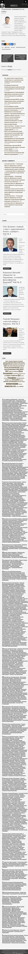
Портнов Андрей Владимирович (11, 763)
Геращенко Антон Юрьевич (9, 491)
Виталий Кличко (8, 364)
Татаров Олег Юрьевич (19, 836)
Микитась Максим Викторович (11, 696)
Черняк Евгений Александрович (10, 902)
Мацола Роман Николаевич (15, 687)
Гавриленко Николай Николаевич (11, 482)
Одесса (16, 371)
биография (15, 380)
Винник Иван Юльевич (20, 473)
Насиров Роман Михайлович (10, 710)
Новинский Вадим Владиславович (12, 720)
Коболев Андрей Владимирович (11, 602)
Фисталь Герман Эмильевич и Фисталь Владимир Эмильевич (14, 874)
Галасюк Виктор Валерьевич (14, 485)
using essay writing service (11, 201)
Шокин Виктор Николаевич (10, 922)
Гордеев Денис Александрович (10, 506)
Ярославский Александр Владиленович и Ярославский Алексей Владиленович (13, 939)
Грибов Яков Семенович (8, 508)
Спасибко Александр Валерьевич (11, 820)
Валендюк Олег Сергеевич (9, 467)
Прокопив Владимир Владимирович (12, 772)
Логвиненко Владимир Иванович (12, 664)
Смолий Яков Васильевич (18, 815)
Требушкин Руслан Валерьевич (16, 849)
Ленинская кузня (20, 47)
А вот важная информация (10, 399)
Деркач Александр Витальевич (19, 527)
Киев (6, 369)
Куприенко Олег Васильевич (19, 642)
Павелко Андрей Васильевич (10, 736)
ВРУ (12, 362)
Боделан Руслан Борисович (19, 449)
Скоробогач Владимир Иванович (11, 811)
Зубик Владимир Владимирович (10, 567)
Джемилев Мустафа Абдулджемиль (12, 528)
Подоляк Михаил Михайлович (13, 760)
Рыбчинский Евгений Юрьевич (18, 789)
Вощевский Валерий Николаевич (11, 479)
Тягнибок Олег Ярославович (19, 859)
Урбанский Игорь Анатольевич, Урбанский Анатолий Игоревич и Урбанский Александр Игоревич (14, 865)
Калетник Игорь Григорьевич (10, 582)
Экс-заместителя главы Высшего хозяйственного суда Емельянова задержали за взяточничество (13, 79)
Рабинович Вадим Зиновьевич (11, 778)
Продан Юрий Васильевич (16, 770)
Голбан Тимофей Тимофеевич (18, 500)
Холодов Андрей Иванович (15, 886)
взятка (21, 379)
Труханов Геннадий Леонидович (11, 855)
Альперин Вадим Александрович (11, 406)
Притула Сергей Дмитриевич (10, 768)
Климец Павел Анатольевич (15, 598)
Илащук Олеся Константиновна (11, 575)
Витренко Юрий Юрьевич (9, 474)
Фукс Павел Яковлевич (18, 877)
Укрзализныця (20, 378)
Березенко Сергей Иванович (9, 442)
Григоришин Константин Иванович (12, 509)
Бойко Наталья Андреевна (9, 451)
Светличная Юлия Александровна (11, 799)
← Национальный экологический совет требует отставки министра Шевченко (7, 58)
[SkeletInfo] (14, 5)
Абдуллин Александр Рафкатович (13, 400)
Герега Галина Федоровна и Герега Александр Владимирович (13, 493)
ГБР (24, 364)
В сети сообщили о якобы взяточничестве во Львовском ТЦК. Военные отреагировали (14, 108)
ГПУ (5, 366)
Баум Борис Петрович (21, 429)
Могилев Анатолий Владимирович (13, 697)
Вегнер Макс (5, 469)
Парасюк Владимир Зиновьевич (11, 742)
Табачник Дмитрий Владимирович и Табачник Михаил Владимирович (13, 834)
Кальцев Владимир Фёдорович (13, 583)
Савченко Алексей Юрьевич (10, 793)
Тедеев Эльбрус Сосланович (9, 837)
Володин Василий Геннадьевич (11, 477)
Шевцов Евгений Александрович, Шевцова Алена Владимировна (11, 910)
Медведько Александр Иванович (11, 689)
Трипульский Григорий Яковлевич (12, 852)
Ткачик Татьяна (14, 843)
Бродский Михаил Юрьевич (16, 455)
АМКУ (7, 361)
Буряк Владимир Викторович (18, 459)
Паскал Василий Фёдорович (12, 747)
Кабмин (21, 367)
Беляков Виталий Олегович (10, 438)
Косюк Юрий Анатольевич (17, 621)
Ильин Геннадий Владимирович (11, 577)
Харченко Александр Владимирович (12, 882)
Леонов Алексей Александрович (13, 656)
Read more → (7, 268)
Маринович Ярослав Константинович (11, 681)
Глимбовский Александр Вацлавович (12, 497)
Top (24, 950)
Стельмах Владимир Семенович (11, 823)
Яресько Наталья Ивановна (17, 938)
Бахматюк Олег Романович (9, 430)
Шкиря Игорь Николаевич (17, 917)
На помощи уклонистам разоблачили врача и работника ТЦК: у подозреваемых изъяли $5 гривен (14, 87)
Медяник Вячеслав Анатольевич (14, 690)
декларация (13, 381)
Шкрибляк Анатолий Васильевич (13, 919)
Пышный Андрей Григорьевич (17, 775)
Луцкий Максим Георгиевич (18, 672)
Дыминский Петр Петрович (19, 540)
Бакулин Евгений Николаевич (10, 425)
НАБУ (22, 369)
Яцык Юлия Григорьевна (18, 942)
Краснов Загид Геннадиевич (17, 625)
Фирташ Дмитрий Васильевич (12, 873)
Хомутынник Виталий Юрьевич (11, 887)
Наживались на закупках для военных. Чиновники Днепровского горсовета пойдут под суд (14, 113)
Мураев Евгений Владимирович (14, 702)
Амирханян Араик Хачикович (10, 408)
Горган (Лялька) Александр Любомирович (14, 505)
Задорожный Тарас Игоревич (10, 560)
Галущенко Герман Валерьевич (10, 487)
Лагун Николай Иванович (19, 652)
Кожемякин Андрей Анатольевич (11, 606)
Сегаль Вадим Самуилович (9, 803)
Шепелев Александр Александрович (12, 914)
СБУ (19, 375)
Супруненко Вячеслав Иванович (11, 827)
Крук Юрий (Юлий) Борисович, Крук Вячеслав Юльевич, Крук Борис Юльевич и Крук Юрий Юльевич (14, 630)
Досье (22, 366)
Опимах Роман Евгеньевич (9, 730)
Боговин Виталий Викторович (10, 446)
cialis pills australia (9, 164)
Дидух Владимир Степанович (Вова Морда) (13, 531)
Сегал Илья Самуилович (18, 802)
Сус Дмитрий (14, 829)
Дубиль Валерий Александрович (11, 538)
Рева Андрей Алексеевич (13, 781)
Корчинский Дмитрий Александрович (11, 618)
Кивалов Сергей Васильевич (17, 591)
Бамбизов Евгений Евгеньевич (16, 426)
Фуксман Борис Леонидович (10, 878)
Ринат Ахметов (11, 375)
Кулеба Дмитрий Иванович (17, 638)
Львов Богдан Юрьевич (8, 673)
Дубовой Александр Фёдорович (14, 539)
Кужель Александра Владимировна (12, 635)
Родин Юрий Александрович (17, 784)
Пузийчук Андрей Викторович (11, 773)
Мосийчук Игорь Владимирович (17, 699)
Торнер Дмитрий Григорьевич (10, 848)
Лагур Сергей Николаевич (9, 653)
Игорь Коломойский (11, 367)
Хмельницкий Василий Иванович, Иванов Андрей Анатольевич (14, 884)
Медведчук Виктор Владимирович (12, 688)
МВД (17, 369)
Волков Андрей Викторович (19, 475)
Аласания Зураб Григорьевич (10, 405)
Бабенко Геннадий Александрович (12, 423)
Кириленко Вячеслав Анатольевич (12, 592)
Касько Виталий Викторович (13, 587)
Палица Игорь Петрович (18, 741)
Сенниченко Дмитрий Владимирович (13, 808)
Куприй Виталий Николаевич (10, 643)
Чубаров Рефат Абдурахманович (11, 903)
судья (17, 386)
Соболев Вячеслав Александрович (11, 816)
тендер (21, 386)
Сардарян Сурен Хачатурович (10, 795)
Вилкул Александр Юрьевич (10, 472)
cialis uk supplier (8, 176)
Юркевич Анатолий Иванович (11, 930)
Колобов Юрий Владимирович (10, 609)
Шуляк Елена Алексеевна (15, 926)
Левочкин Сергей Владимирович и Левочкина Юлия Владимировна (15, 655)
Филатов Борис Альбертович (10, 872)
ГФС (8, 365)
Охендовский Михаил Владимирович (12, 733)
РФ (5, 375)
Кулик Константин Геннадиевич (11, 640)
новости (8, 386)
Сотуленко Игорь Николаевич (18, 819)
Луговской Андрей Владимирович (10, 667)
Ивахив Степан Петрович (18, 574)
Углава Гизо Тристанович (9, 862)
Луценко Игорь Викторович (10, 670)
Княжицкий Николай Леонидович (18, 601)
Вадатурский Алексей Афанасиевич (12, 466)
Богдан (13, 47)
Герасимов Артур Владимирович (18, 490)
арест (10, 379)
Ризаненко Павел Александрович (17, 783)
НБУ (7, 371)
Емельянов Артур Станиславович (12, 544)
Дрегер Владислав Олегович (17, 537)
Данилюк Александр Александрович (15, 519)
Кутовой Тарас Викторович (9, 646)
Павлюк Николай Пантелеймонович (10, 739)
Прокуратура (22, 373)
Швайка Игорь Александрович (10, 908)
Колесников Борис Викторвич (17, 608)
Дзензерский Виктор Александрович (12, 529)
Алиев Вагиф (22, 405)
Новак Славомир (18, 719)
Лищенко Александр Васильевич (12, 662)
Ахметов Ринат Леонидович (18, 420)
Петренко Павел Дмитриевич (10, 751)
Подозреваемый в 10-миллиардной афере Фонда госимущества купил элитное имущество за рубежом (14, 94)
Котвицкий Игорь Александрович (11, 623)
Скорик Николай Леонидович (18, 810)
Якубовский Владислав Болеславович (13, 935)
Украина (11, 377)
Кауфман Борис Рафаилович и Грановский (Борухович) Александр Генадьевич (13, 589)
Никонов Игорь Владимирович (11, 717)
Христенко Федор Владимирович (11, 889)
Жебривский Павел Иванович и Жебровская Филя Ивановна (13, 554)
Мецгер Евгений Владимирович (16, 695)
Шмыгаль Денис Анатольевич (16, 921)
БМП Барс (7, 47)
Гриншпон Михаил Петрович (18, 511)
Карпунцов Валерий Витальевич (11, 586)
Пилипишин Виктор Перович (17, 753)
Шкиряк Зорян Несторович (9, 919)
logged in (9, 69)
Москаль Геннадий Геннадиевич (11, 700)
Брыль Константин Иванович (10, 457)
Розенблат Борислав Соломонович (11, 785)
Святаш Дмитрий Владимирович (11, 801)
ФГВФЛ (7, 379)
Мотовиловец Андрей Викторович (11, 701)
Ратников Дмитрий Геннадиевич (11, 781)
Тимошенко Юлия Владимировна (11, 840)
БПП (9, 362)
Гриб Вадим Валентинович (19, 507)
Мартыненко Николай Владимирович (13, 683)
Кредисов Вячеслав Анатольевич (11, 626)
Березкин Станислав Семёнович (12, 443)
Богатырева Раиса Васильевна (18, 445)
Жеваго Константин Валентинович (11, 555)
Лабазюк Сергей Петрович (9, 648)
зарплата (19, 381)
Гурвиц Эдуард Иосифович (19, 516)
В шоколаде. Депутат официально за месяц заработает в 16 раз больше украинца (14, 165)
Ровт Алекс (5, 784)
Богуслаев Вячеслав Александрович (11, 449)
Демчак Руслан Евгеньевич (15, 521)
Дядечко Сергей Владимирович (11, 542)
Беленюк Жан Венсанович (18, 436)
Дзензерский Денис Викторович (11, 531)
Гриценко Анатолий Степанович (11, 512)
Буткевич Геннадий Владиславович (12, 460)
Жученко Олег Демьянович (19, 557)
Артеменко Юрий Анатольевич (11, 415)
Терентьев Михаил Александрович (13, 838)
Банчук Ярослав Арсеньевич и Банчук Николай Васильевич (13, 428)
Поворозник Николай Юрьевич (10, 759)
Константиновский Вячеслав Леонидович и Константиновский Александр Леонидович (15, 613)
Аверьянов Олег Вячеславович (10, 403)
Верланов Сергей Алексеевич (18, 470)
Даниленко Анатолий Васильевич (12, 519)
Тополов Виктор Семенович (16, 847)
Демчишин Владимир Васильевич (12, 522)
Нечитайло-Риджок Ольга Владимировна (14, 716)
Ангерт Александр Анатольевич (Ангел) (13, 408)
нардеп (20, 384)
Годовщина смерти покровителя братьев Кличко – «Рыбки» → (20, 57)
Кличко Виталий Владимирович (15, 599)
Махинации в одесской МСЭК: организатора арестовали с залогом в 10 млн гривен (14, 147)
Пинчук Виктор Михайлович (13, 755)
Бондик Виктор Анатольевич (18, 453)
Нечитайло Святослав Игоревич (18, 715)
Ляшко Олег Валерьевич (16, 674)
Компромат (12, 369)
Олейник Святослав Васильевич (11, 724)
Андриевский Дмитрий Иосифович (12, 410)
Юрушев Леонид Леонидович (13, 930)
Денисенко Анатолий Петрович (11, 523)
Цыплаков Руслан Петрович (18, 893)
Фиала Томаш (19, 871)
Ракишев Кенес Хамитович (18, 779)
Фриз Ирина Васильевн (8, 876)
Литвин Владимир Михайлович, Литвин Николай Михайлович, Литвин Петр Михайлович (15, 661)
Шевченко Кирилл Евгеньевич (18, 912)
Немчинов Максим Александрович (12, 712)
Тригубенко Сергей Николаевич (11, 850)
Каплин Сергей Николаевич (16, 585)
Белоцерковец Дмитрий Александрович (13, 437)
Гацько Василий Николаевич (19, 488)
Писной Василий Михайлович (18, 758)
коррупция (12, 383)
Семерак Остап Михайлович (16, 806)
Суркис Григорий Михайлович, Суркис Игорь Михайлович (13, 829)
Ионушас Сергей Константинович (14, 578)
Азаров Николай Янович (15, 404)
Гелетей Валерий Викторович (10, 489)
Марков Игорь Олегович (19, 682)
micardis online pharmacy (11, 181)
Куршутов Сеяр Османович (19, 645)
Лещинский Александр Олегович (12, 658)
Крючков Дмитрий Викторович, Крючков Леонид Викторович (14, 633)
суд (14, 386)
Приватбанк (16, 373)
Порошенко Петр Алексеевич (18, 762)
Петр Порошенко (6, 49)
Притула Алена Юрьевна (18, 767)
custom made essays (9, 196)
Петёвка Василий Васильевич (19, 750)
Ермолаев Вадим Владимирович (18, 547)
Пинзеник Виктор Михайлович (11, 755)
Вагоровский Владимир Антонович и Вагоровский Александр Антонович (12, 464)
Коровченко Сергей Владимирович (11, 616)
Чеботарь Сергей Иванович (9, 896)
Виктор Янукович (19, 362)
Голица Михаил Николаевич (10, 501)
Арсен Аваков (13, 361)
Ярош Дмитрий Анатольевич (14, 941)
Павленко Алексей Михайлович (13, 737)
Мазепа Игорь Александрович (10, 677)
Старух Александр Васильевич (18, 822)
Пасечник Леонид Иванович (16, 745)
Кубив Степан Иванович (16, 634)
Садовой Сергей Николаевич (16, 794)
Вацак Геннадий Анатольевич (17, 468)
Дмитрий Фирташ (15, 365)
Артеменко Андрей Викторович (19, 414)
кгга (23, 381)
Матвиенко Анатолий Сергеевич (11, 684)
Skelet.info (15, 952)
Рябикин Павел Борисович (9, 790)
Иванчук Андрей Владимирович (11, 571)
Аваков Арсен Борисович (18, 402)
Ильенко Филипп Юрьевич (19, 576)
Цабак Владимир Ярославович (10, 892)
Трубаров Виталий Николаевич (18, 854)
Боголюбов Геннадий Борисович (14, 446)
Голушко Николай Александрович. (13, 502)
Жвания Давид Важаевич (9, 552)
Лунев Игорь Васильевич (18, 668)
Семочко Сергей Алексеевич (10, 808)
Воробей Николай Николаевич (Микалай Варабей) (13, 477)
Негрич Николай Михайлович (18, 711)
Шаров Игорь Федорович (9, 906)
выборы (6, 381)
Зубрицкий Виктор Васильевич (12, 568)
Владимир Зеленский (18, 364)
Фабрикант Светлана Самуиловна (12, 869)
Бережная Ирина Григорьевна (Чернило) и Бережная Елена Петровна (14, 440)
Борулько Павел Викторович (10, 454)
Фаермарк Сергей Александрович (15, 870)
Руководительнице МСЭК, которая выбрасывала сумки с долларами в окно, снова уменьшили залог (14, 101)
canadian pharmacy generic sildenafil (14, 169)
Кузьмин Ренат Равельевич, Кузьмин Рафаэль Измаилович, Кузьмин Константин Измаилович (14, 637)
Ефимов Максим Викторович (10, 548)
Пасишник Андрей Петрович (10, 746)
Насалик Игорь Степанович (19, 709)
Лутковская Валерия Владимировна (12, 669)
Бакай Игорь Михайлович (18, 424)
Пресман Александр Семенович (14, 764)
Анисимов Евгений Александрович (12, 411)
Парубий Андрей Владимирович (14, 743)
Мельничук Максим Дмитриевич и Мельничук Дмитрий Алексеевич (14, 693)
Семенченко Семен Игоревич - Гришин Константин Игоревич (13, 804)
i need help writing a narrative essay (13, 188)
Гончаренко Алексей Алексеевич (18, 504)
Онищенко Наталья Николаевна (18, 729)
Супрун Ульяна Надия (16, 826)
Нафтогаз (11, 371)
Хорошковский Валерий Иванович (11, 888)
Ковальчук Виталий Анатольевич (17, 604)
